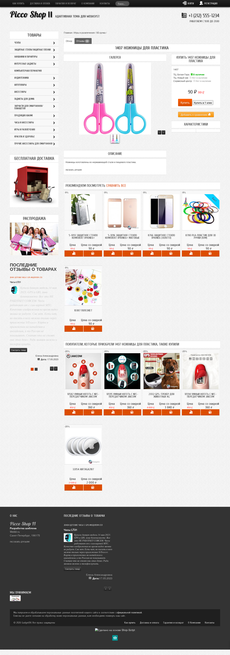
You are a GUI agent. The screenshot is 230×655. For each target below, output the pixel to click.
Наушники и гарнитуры (25, 56)
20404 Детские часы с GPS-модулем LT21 (26, 277)
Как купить (18, 3)
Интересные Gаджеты (25, 63)
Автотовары (20, 84)
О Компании (87, 3)
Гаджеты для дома (24, 99)
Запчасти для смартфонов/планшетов (28, 107)
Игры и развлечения (84, 32)
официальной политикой (129, 612)
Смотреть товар (18, 350)
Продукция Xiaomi (23, 115)
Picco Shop (31, 14)
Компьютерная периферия (28, 70)
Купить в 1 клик (203, 102)
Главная (68, 32)
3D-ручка (100, 32)
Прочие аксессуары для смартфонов (33, 143)
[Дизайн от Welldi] (115, 637)
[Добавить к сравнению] (74, 253)
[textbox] (122, 3)
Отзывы (82, 40)
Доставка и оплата (40, 3)
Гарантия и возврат (65, 3)
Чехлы (17, 42)
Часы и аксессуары (24, 122)
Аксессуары (20, 92)
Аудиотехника (21, 77)
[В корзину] (93, 253)
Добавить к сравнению (194, 114)
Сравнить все (116, 186)
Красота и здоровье (24, 136)
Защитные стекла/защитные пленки (32, 49)
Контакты (105, 3)
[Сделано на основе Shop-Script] (115, 629)
